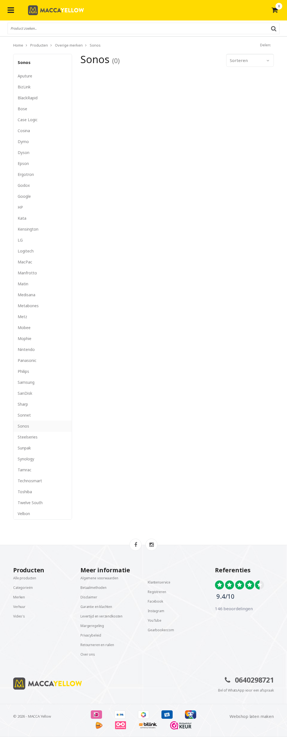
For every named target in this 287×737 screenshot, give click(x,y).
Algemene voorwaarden (99, 578)
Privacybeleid (90, 635)
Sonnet (24, 415)
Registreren (157, 591)
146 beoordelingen (234, 608)
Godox (24, 185)
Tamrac (24, 469)
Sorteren (239, 60)
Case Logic (28, 119)
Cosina (24, 130)
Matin (23, 283)
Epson (23, 163)
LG (20, 240)
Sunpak (24, 448)
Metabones (28, 305)
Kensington (28, 229)
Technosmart (30, 480)
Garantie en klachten (96, 606)
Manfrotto (27, 272)
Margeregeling (92, 625)
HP (20, 207)
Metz (22, 316)
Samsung (26, 382)
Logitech (26, 251)
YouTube (154, 620)
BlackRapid (28, 97)
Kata (22, 218)
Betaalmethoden (93, 587)
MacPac (25, 262)
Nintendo (26, 349)
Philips (23, 371)
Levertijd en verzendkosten (101, 616)
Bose (22, 108)
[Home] (76, 684)
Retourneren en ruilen (97, 644)
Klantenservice (159, 582)
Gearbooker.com (161, 630)
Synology (26, 459)
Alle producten (24, 578)
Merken (19, 597)
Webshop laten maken (252, 716)
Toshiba (25, 491)
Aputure (25, 76)
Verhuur (19, 606)
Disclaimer (88, 597)
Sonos (24, 62)
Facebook (155, 601)
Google (24, 196)
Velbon (24, 513)
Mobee (24, 327)
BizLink (24, 86)
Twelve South (30, 502)
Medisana (26, 294)
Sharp (23, 404)
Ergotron (26, 174)
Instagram (156, 611)
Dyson (23, 152)
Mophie (24, 338)
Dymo (23, 141)
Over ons (87, 654)
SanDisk (25, 393)
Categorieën (23, 587)
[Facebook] (135, 545)
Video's (19, 616)
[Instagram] (151, 545)
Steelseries (28, 437)
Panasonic (27, 360)
